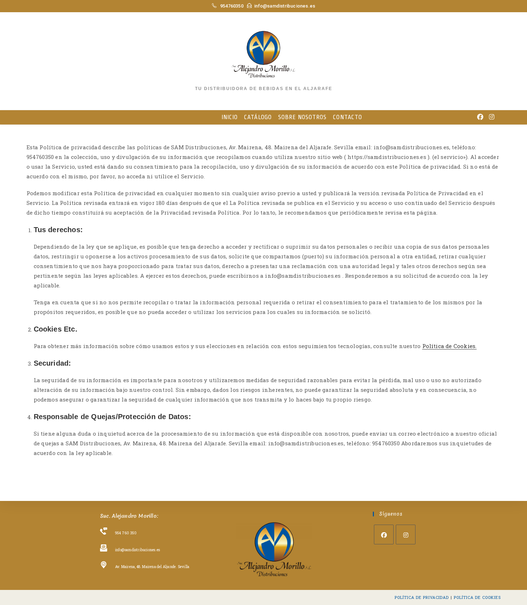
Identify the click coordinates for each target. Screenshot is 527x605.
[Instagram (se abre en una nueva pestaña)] (491, 117)
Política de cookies (477, 597)
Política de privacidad (422, 597)
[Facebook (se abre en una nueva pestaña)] (480, 117)
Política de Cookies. (449, 346)
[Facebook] (384, 534)
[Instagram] (406, 534)
